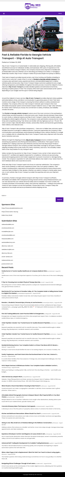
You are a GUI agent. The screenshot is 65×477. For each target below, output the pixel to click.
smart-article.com (7, 256)
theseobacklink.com (7, 239)
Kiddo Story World (7, 215)
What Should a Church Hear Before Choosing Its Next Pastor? (21, 386)
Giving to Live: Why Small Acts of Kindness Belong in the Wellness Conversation (27, 423)
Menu (60, 13)
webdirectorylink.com (8, 249)
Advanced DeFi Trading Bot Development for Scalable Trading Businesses (25, 443)
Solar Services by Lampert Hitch (12, 377)
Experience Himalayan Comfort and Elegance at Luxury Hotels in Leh (23, 434)
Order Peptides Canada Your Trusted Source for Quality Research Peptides (25, 334)
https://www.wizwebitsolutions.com (12, 208)
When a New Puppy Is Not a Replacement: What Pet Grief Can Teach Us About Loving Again (30, 452)
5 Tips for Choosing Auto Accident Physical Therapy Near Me (21, 282)
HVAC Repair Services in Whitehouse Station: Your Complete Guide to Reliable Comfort (29, 365)
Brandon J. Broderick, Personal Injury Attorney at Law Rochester (22, 302)
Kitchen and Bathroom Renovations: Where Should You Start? (21, 413)
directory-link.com (7, 253)
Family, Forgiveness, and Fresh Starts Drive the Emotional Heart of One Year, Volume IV (29, 354)
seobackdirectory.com (8, 242)
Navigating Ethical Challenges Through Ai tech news (18, 463)
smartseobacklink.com (8, 235)
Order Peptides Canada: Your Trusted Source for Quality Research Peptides (26, 323)
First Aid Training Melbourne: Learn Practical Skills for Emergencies (23, 313)
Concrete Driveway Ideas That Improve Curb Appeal (18, 406)
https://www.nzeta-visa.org (10, 212)
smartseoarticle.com (8, 228)
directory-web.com (7, 246)
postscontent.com (7, 264)
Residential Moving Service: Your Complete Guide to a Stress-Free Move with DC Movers (29, 345)
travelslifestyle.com (7, 231)
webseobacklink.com (8, 224)
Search (4, 195)
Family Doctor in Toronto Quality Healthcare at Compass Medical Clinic (24, 271)
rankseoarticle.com (7, 260)
